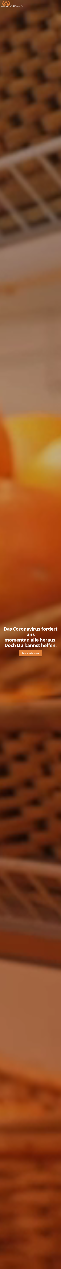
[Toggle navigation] (57, 5)
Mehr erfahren (30, 653)
